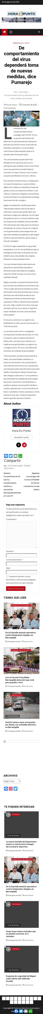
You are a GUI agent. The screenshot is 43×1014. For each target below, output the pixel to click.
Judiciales (27, 605)
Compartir (12, 460)
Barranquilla (18, 43)
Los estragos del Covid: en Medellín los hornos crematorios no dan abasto (31, 481)
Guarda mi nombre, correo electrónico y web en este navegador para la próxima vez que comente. (21, 579)
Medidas (27, 466)
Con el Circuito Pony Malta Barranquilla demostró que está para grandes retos (19, 680)
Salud (27, 43)
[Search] (39, 32)
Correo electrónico (14, 559)
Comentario (11, 519)
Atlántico (16, 814)
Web (8, 568)
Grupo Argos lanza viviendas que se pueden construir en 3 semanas (21, 934)
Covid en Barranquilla (15, 466)
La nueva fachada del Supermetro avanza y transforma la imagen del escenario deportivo (21, 844)
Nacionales (16, 904)
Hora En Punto (11, 105)
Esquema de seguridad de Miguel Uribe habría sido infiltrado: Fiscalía (21, 978)
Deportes (26, 650)
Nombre (10, 551)
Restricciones (8, 468)
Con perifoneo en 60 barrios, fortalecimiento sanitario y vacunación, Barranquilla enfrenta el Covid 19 (12, 484)
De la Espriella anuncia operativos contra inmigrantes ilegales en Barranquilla (20, 635)
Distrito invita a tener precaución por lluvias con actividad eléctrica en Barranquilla (20, 725)
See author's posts (21, 437)
